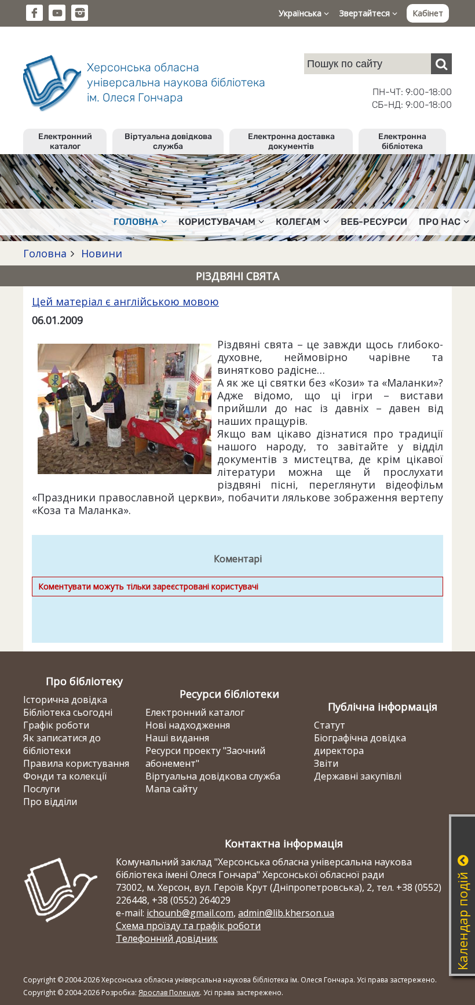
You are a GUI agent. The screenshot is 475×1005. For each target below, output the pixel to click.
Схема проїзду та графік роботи (188, 925)
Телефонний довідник (167, 938)
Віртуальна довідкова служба (168, 141)
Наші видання (177, 737)
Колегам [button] (298, 221)
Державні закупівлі (357, 776)
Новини (100, 253)
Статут (329, 725)
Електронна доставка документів (291, 141)
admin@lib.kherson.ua (286, 912)
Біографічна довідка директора (360, 744)
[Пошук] (441, 63)
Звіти (326, 763)
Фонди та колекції (65, 776)
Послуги (41, 788)
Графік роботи (56, 725)
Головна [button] (136, 221)
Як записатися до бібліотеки (62, 744)
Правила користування (76, 763)
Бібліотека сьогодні (67, 712)
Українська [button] (301, 13)
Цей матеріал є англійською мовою (125, 301)
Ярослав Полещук (169, 992)
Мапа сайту (171, 788)
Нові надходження (187, 725)
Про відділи (50, 801)
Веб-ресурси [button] (374, 221)
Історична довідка (65, 699)
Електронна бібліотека (402, 141)
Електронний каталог (65, 141)
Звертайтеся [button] (365, 13)
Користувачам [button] (216, 221)
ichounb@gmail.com (190, 912)
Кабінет (427, 13)
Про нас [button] (440, 221)
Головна (45, 253)
